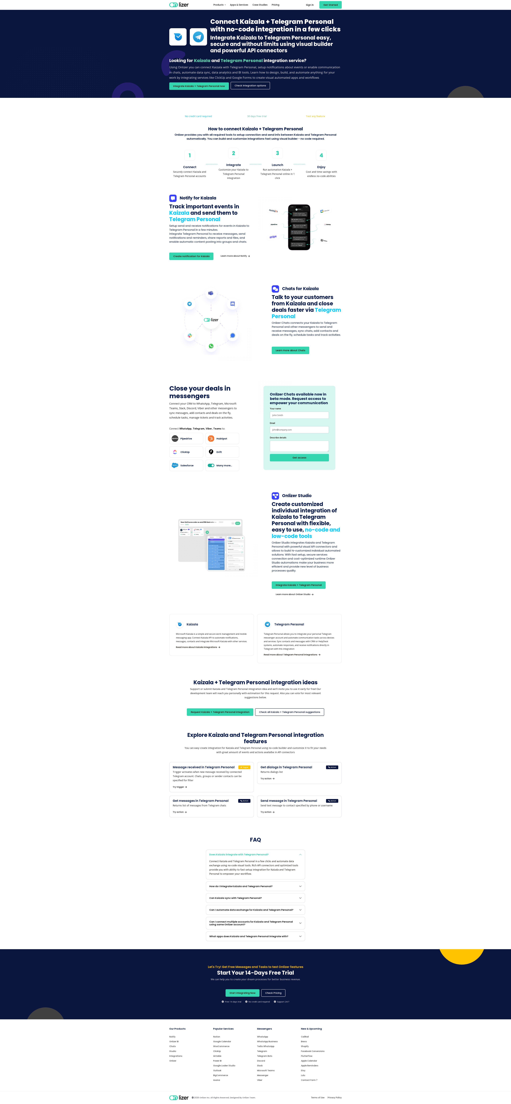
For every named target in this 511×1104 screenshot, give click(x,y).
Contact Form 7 (309, 1080)
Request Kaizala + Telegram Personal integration (220, 712)
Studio (172, 1051)
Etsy (303, 1070)
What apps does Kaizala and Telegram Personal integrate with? (248, 936)
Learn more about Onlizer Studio (293, 594)
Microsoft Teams (266, 1070)
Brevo (304, 1041)
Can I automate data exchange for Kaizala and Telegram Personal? (251, 910)
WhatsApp (262, 1036)
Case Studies (259, 4)
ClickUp (217, 1051)
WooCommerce (221, 1046)
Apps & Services (239, 4)
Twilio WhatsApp (265, 1046)
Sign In (310, 5)
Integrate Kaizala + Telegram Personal (299, 585)
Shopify (305, 1046)
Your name (275, 408)
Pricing (275, 4)
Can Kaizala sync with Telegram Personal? (235, 898)
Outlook (217, 1070)
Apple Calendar (309, 1060)
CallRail (305, 1036)
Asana (216, 1080)
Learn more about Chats (290, 350)
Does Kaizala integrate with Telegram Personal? (239, 854)
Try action (266, 778)
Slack (260, 1065)
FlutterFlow (306, 1056)
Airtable (217, 1056)
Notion (216, 1036)
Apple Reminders (309, 1065)
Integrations (175, 1056)
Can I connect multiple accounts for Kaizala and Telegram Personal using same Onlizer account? (251, 923)
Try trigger (178, 786)
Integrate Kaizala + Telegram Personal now (199, 86)
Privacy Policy (335, 1097)
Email (272, 423)
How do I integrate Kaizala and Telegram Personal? (241, 886)
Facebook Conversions (313, 1051)
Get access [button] (299, 457)
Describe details (278, 437)
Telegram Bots (264, 1056)
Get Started (330, 5)
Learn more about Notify (234, 255)
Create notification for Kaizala (191, 256)
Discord (261, 1060)
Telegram (262, 1051)
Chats (172, 1046)
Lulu (303, 1075)
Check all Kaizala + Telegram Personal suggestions (289, 712)
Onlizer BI (174, 1041)
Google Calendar (222, 1041)
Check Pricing (273, 993)
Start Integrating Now (243, 993)
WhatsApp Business (267, 1041)
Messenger (262, 1075)
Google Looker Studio (224, 1065)
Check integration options (250, 85)
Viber (259, 1080)
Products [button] (218, 4)
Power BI (217, 1060)
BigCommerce (220, 1075)
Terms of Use (317, 1097)
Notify (172, 1036)
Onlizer (172, 1060)
